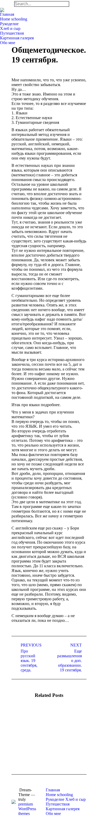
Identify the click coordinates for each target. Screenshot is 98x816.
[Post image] (25, 721)
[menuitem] (7, 14)
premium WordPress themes (27, 809)
